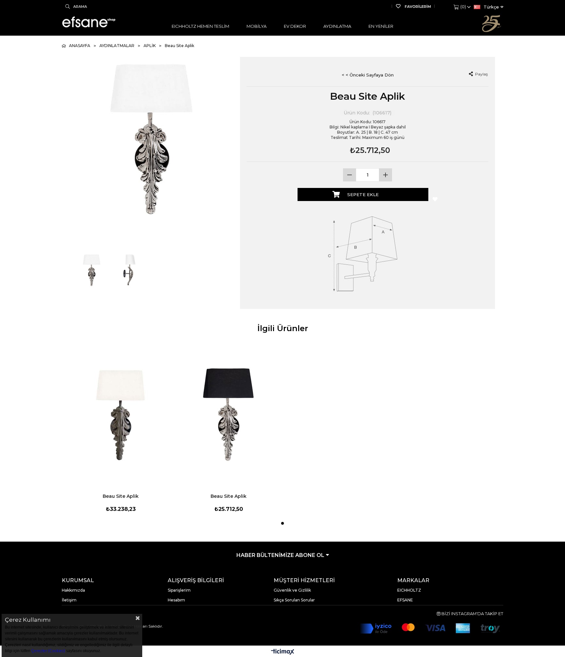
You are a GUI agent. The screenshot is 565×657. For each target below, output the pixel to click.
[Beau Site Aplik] (120, 414)
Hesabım (176, 600)
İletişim (69, 600)
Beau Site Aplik (121, 496)
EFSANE (405, 600)
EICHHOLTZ (409, 590)
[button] (282, 523)
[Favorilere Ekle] (433, 199)
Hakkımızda (73, 590)
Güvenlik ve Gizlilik (292, 590)
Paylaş (481, 74)
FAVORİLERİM (417, 6)
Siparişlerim (179, 590)
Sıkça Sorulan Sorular (294, 600)
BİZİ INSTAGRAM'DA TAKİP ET (471, 613)
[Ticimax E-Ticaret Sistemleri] (282, 652)
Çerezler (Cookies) (48, 650)
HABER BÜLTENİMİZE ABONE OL (281, 555)
